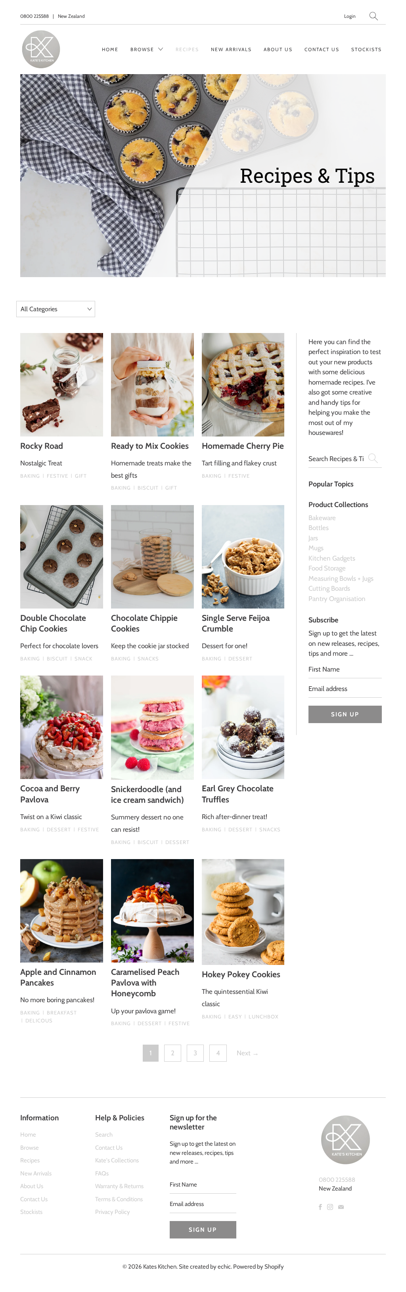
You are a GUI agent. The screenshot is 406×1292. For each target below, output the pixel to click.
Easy (233, 1016)
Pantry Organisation (337, 599)
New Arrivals (231, 49)
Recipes (187, 49)
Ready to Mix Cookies (150, 446)
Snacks (146, 658)
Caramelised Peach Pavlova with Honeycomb (145, 983)
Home (110, 49)
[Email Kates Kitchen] (341, 1207)
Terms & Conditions (119, 1199)
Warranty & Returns (119, 1186)
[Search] (374, 16)
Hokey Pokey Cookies (241, 974)
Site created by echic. (205, 1266)
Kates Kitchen (159, 1266)
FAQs (102, 1173)
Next (248, 1053)
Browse (143, 49)
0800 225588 (34, 16)
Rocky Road (41, 446)
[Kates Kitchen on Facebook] (320, 1207)
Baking (30, 476)
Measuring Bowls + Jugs (340, 578)
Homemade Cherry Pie (243, 446)
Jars (313, 538)
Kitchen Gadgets (331, 558)
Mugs (316, 548)
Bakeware (322, 518)
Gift (79, 476)
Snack (81, 658)
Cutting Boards (329, 588)
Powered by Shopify (258, 1266)
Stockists (366, 49)
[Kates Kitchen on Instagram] (330, 1207)
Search (104, 1134)
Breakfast (60, 1012)
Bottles (318, 528)
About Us (278, 49)
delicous (37, 1020)
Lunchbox (262, 1016)
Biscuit (146, 487)
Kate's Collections (117, 1160)
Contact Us (321, 49)
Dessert (238, 658)
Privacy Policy (112, 1211)
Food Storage (327, 568)
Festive (55, 476)
